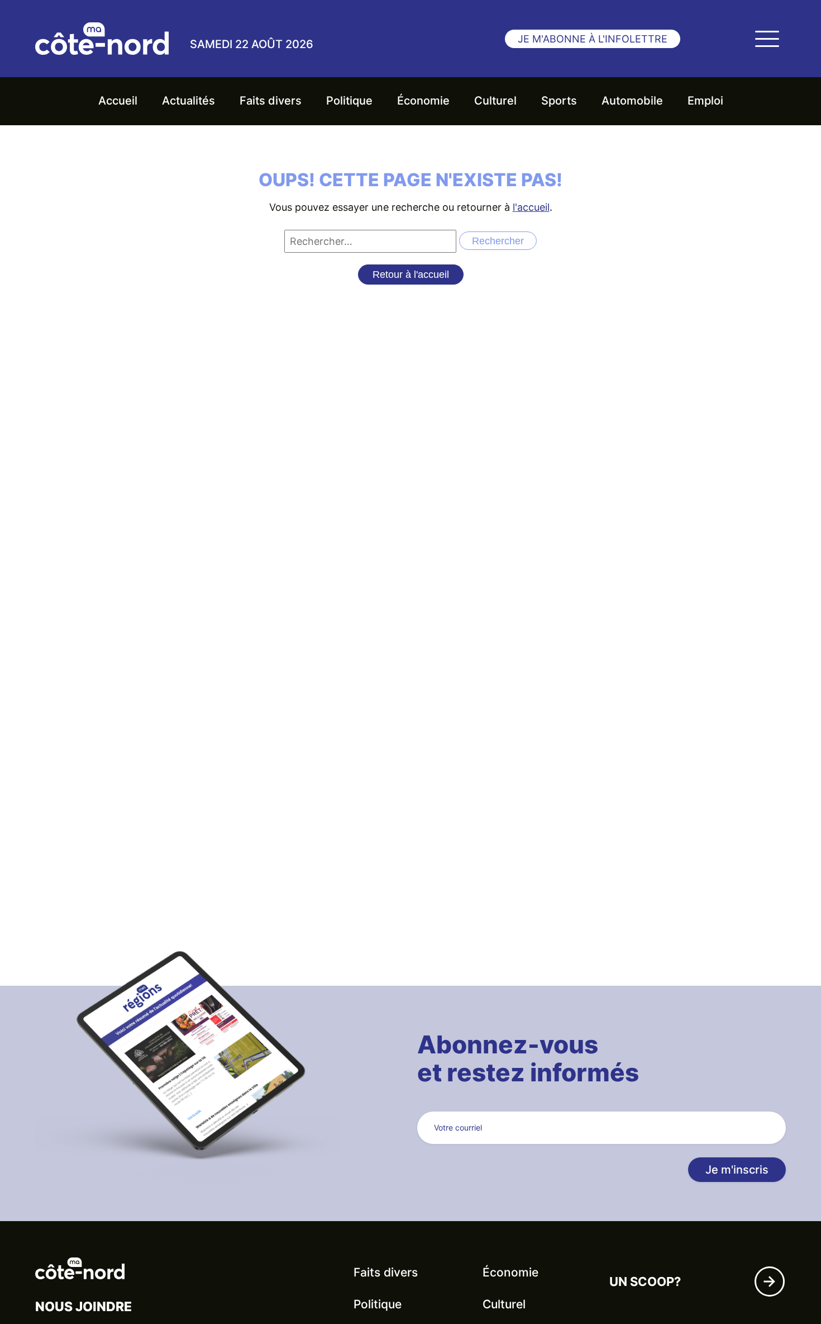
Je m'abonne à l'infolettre (592, 39)
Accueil (117, 100)
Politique (349, 100)
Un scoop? (645, 1281)
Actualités (188, 100)
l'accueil (531, 207)
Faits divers (271, 100)
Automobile (632, 100)
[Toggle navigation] (767, 38)
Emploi (705, 100)
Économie (423, 100)
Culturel (495, 100)
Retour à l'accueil (411, 274)
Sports (559, 100)
